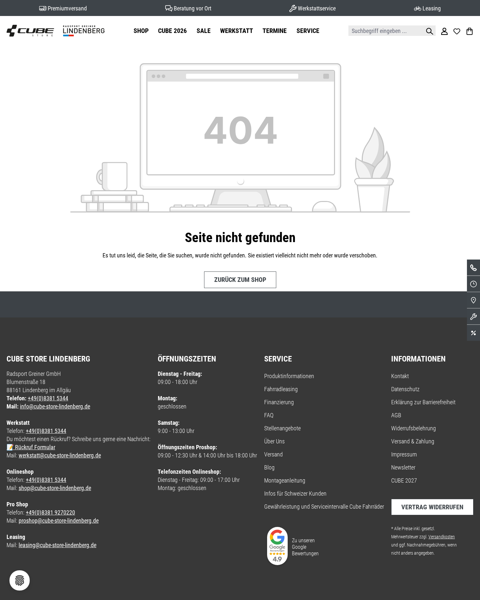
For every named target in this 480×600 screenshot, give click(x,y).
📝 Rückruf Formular (31, 447)
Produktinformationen (289, 376)
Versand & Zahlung (412, 441)
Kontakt (400, 376)
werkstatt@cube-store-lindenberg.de (60, 455)
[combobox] (384, 30)
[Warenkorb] (469, 30)
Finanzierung (279, 402)
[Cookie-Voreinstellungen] (19, 580)
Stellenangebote (282, 428)
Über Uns (274, 441)
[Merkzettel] (457, 30)
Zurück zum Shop (240, 280)
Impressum (404, 454)
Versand (273, 454)
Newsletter (403, 467)
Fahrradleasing (281, 389)
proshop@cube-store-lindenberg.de (59, 520)
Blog (269, 467)
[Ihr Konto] (444, 30)
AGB (396, 415)
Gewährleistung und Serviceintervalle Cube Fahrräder (324, 506)
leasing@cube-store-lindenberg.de (57, 545)
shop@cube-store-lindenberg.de (55, 488)
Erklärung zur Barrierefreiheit (423, 402)
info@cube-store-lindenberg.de (55, 406)
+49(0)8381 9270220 (50, 512)
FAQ (269, 415)
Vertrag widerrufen (432, 507)
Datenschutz (405, 389)
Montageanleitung (284, 480)
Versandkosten (441, 536)
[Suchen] (428, 30)
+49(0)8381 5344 (48, 398)
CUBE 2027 (404, 480)
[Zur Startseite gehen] (55, 31)
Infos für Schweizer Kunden (295, 493)
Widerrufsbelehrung (413, 428)
